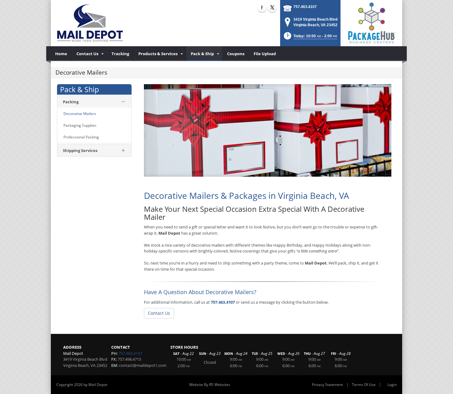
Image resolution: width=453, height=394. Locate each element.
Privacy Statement (327, 384)
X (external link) (272, 7)
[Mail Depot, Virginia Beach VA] (89, 23)
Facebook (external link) (262, 7)
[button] (310, 37)
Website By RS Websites (209, 384)
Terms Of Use (364, 384)
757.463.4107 (305, 7)
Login (392, 384)
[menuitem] (61, 53)
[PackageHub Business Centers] (371, 22)
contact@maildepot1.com (142, 365)
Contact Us (159, 313)
